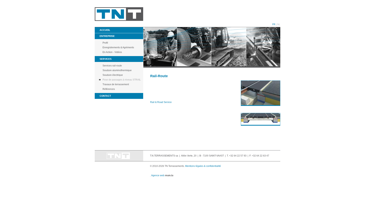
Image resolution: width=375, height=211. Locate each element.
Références (109, 89)
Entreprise (107, 36)
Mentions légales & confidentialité (203, 166)
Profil (105, 42)
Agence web (157, 175)
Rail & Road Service (161, 102)
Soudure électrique (113, 75)
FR (273, 24)
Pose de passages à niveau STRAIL (122, 79)
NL (278, 24)
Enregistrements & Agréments (118, 47)
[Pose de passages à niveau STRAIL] (258, 93)
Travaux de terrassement (116, 84)
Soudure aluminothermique (117, 70)
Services (106, 59)
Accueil (105, 30)
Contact (105, 96)
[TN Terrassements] (119, 20)
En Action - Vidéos (112, 52)
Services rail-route (112, 65)
